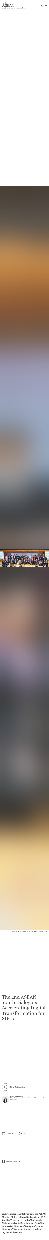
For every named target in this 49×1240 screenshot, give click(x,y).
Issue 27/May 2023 (13, 1161)
